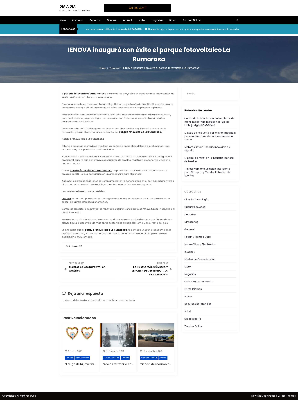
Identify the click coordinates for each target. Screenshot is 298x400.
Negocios (157, 20)
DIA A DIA (67, 6)
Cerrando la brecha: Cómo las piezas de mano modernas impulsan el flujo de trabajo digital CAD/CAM (209, 122)
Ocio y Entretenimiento (198, 281)
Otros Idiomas (193, 289)
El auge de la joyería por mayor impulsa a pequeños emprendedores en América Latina (187, 29)
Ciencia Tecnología (196, 199)
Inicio (62, 20)
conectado (94, 300)
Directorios (191, 222)
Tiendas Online (192, 20)
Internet (127, 20)
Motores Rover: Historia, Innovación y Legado (207, 148)
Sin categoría (192, 319)
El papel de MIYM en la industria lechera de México (209, 159)
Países (188, 296)
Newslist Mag (259, 395)
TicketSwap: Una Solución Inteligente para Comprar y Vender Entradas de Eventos (207, 172)
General (111, 20)
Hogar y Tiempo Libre (197, 237)
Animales (77, 20)
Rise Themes (288, 395)
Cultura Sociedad (111, 358)
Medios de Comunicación (199, 259)
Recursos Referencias (197, 304)
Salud (172, 20)
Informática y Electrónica (200, 244)
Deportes (95, 20)
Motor (142, 20)
